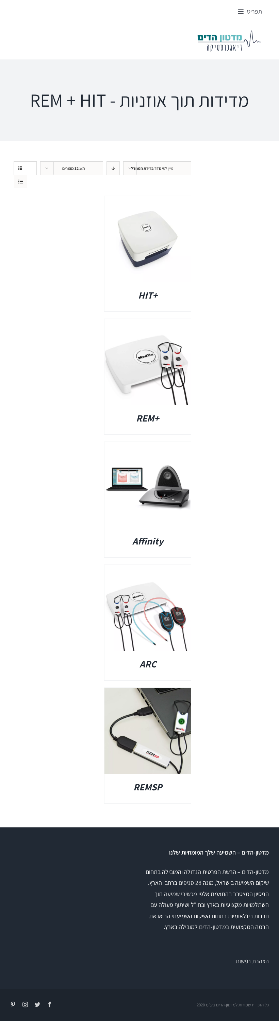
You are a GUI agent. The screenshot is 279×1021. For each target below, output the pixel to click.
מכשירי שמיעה (180, 894)
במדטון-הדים (214, 927)
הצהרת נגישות (252, 961)
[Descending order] (113, 168)
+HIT (148, 295)
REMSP (147, 787)
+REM (147, 418)
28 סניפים (190, 882)
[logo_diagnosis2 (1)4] (229, 32)
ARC (148, 664)
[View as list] (20, 181)
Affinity (147, 541)
